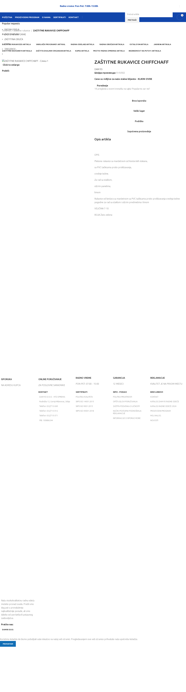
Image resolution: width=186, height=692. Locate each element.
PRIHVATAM (8, 644)
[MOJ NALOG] (182, 6)
